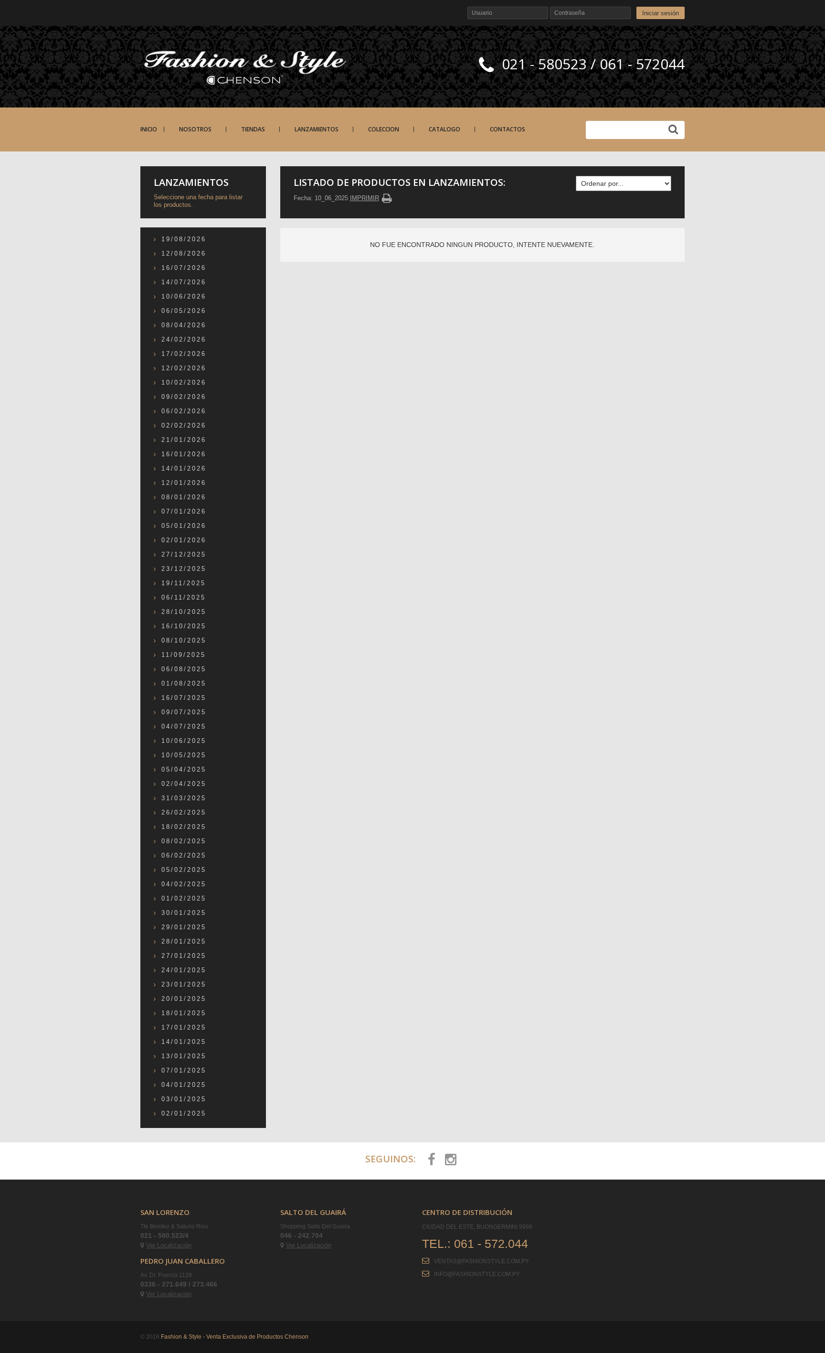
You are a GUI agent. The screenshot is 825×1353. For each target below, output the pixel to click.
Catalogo (444, 129)
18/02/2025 (183, 826)
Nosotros (195, 129)
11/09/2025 (183, 654)
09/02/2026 (183, 396)
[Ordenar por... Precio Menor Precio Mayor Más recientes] (623, 183)
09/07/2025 (183, 712)
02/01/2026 (183, 540)
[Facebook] (431, 1159)
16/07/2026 (183, 267)
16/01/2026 (183, 454)
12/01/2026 (183, 482)
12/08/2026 (183, 253)
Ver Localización (168, 1245)
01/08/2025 (183, 683)
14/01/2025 (183, 1041)
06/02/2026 (183, 411)
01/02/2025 (183, 898)
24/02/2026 (183, 339)
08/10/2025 (183, 640)
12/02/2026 (183, 368)
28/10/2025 (183, 611)
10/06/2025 (183, 740)
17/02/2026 (183, 353)
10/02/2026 (183, 382)
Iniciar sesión (660, 13)
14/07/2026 (183, 282)
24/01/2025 (183, 970)
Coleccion (383, 129)
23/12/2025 (183, 568)
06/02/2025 (183, 855)
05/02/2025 (183, 869)
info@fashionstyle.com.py (477, 1274)
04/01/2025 (183, 1084)
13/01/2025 (183, 1056)
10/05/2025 (183, 755)
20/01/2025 (183, 998)
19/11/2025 (183, 583)
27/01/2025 (183, 955)
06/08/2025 (183, 669)
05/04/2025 (183, 769)
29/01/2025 (183, 927)
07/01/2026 (183, 511)
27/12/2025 (183, 554)
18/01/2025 (183, 1013)
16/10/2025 (183, 626)
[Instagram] (450, 1159)
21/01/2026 (183, 439)
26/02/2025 (183, 812)
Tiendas (253, 129)
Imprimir (364, 198)
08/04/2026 (183, 325)
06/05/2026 (183, 310)
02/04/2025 (183, 783)
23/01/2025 (183, 984)
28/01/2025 (183, 941)
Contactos (507, 129)
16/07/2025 (183, 697)
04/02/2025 (183, 884)
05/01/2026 (183, 525)
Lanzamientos (316, 129)
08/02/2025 (183, 841)
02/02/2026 (183, 425)
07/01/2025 (183, 1070)
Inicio (148, 129)
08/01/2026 (183, 497)
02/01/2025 (183, 1113)
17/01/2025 (183, 1027)
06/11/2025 (183, 597)
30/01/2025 (183, 912)
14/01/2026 (183, 468)
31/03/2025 (183, 798)
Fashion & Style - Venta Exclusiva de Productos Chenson (234, 1336)
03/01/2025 (183, 1099)
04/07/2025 (183, 726)
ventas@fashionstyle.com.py (481, 1261)
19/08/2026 (183, 239)
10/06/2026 (183, 296)
